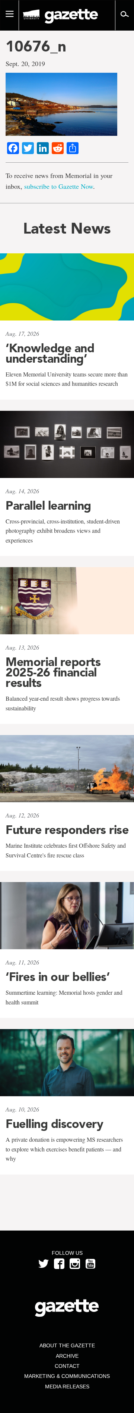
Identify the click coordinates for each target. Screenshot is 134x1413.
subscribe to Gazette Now (58, 186)
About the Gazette (67, 1345)
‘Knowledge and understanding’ (50, 353)
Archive (67, 1356)
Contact (67, 1366)
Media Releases (67, 1386)
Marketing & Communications (67, 1376)
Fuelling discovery (54, 1124)
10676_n (36, 46)
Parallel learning (48, 505)
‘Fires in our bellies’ (57, 977)
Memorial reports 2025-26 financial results (53, 672)
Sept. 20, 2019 (25, 63)
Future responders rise (67, 830)
